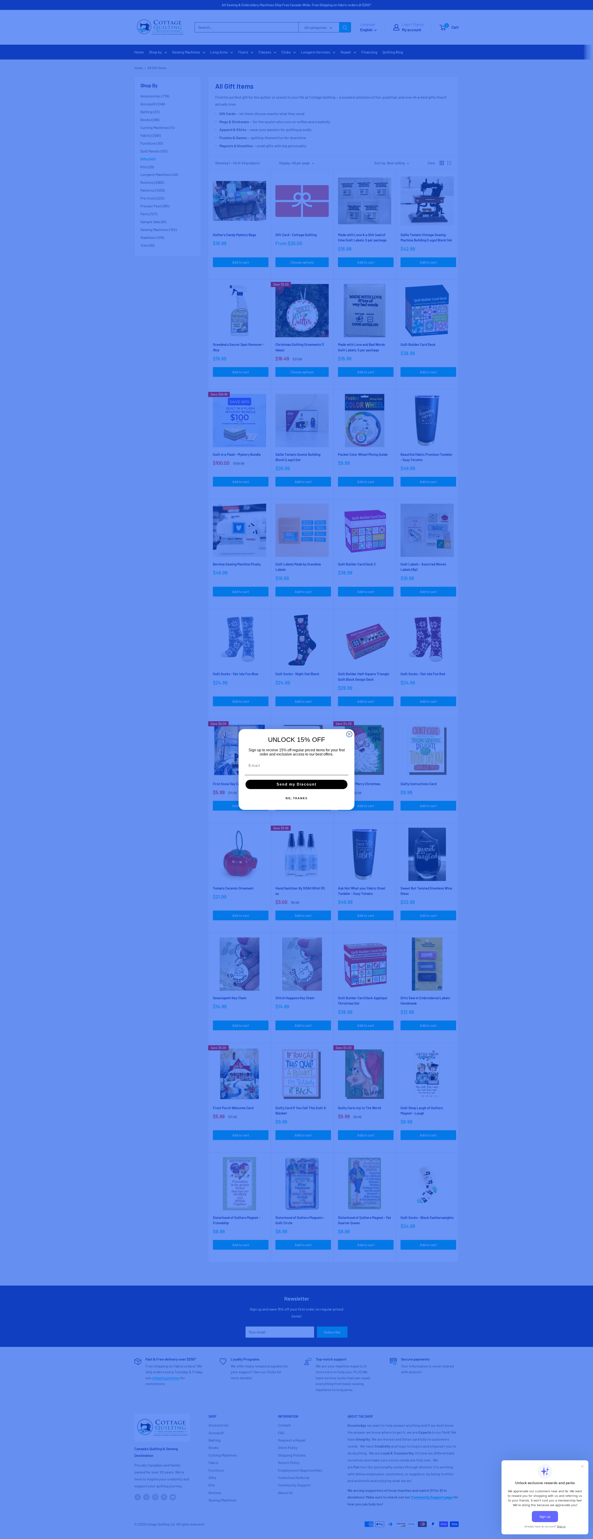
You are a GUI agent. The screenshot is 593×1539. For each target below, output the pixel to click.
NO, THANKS (297, 798)
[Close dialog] (349, 734)
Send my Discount (296, 784)
